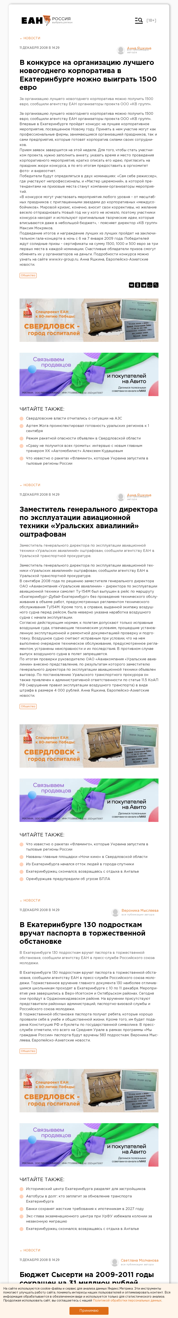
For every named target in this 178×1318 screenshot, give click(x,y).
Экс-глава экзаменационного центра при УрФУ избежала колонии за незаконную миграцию (89, 1219)
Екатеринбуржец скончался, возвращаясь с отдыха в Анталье (82, 871)
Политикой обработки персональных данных (127, 1300)
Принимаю (89, 1310)
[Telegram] (143, 285)
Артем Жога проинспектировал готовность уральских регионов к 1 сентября (87, 428)
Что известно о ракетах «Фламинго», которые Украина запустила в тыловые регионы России (87, 461)
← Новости (30, 38)
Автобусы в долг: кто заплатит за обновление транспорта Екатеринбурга (79, 1199)
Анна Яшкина (139, 48)
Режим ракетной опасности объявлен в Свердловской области (83, 438)
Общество (28, 275)
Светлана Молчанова (139, 1260)
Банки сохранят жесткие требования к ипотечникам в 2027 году (85, 1209)
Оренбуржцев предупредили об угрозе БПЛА (68, 879)
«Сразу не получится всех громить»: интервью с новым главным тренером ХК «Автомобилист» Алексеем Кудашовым (84, 448)
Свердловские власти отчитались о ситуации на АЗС (74, 418)
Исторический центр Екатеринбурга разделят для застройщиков (86, 1189)
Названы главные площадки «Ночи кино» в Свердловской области (86, 857)
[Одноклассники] (137, 285)
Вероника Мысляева (140, 910)
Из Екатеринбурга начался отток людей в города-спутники (80, 864)
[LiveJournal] (155, 285)
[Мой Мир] (149, 285)
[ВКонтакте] (131, 285)
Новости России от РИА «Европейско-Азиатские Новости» (36, 20)
